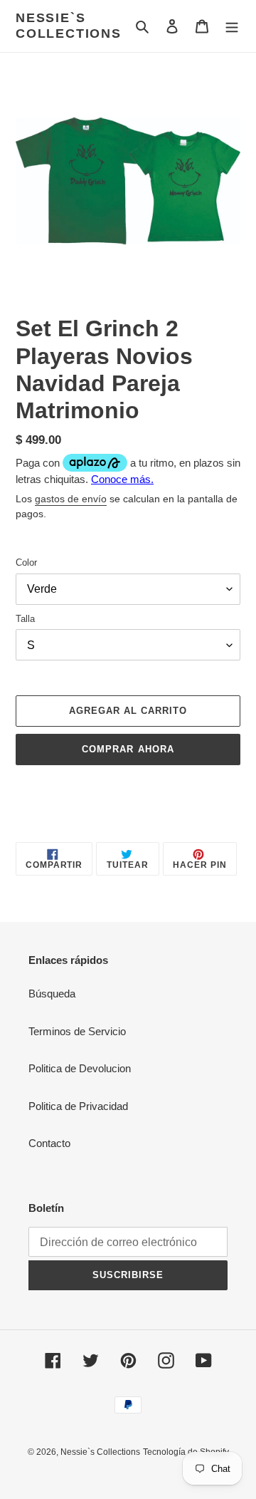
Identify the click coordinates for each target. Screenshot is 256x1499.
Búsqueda (51, 993)
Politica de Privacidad (78, 1106)
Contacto (49, 1143)
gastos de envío (71, 498)
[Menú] (232, 26)
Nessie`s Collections (69, 26)
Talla (25, 618)
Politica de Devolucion (79, 1068)
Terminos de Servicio (77, 1031)
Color (26, 562)
